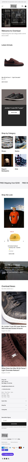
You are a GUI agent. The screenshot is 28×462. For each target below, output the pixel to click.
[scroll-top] (24, 458)
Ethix (19, 439)
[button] (2, 6)
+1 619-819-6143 (6, 389)
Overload (9, 439)
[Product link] (14, 65)
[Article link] (14, 312)
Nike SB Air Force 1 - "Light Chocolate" (11, 77)
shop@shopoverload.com (8, 386)
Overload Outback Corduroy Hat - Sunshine (14, 246)
